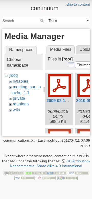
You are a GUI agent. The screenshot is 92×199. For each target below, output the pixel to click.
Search (42, 20)
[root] (13, 75)
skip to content (78, 4)
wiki (16, 110)
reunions (21, 104)
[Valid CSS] (24, 178)
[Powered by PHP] (57, 173)
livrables (20, 81)
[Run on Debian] (46, 178)
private (19, 98)
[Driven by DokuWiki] (67, 178)
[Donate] (35, 173)
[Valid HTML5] (78, 173)
